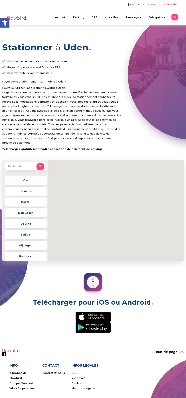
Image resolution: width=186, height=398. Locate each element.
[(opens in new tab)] (93, 316)
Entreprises (156, 17)
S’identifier (170, 4)
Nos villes (111, 17)
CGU (75, 373)
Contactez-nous (53, 373)
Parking (78, 17)
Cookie (77, 383)
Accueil (60, 17)
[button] (4, 23)
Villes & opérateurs (22, 388)
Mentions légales (84, 388)
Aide (141, 4)
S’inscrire (154, 4)
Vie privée (78, 378)
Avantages (133, 17)
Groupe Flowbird (21, 383)
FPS (94, 17)
